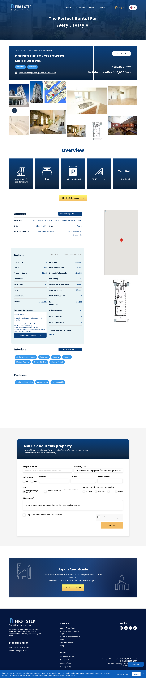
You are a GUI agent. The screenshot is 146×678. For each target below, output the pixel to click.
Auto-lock (44, 357)
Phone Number (104, 477)
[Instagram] (121, 628)
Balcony (56, 357)
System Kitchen (40, 362)
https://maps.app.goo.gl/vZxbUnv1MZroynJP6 (37, 73)
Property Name (30, 467)
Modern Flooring (22, 362)
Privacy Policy (65, 666)
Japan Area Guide (67, 628)
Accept (136, 674)
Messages (28, 498)
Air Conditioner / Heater (25, 357)
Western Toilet (57, 362)
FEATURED (20, 67)
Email (73, 477)
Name (42, 477)
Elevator (67, 357)
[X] (130, 628)
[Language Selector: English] (133, 7)
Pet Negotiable (58, 382)
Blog (62, 646)
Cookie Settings (122, 674)
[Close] (143, 674)
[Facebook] (126, 628)
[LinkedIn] (135, 628)
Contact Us (65, 660)
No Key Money (42, 382)
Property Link (80, 467)
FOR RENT (32, 67)
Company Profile (67, 657)
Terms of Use (65, 663)
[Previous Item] (14, 110)
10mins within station (24, 382)
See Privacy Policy (68, 675)
